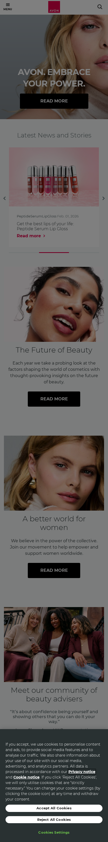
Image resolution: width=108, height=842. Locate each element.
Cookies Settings (53, 832)
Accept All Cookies (53, 808)
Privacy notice (81, 771)
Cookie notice (26, 777)
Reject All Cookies (54, 819)
